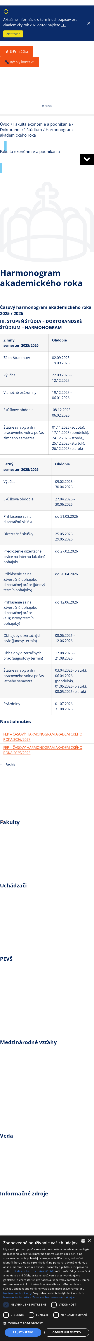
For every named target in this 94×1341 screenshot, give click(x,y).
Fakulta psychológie (27, 851)
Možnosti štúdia (22, 904)
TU (63, 25)
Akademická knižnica (28, 1184)
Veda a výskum (21, 1144)
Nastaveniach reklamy (17, 1293)
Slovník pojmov (21, 1212)
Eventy (11, 977)
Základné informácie (28, 894)
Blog (9, 1202)
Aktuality (14, 967)
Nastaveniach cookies (17, 1297)
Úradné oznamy (22, 987)
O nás (11, 1028)
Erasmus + (16, 1051)
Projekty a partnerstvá (29, 1081)
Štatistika (15, 1101)
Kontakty (14, 1121)
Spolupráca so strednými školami (42, 944)
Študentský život (23, 924)
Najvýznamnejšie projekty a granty (44, 1154)
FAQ (9, 1111)
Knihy (10, 1164)
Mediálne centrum (25, 1008)
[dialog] (47, 1288)
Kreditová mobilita (25, 1061)
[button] (47, 115)
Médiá (11, 997)
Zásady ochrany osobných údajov (54, 1297)
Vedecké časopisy (24, 1174)
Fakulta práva (20, 831)
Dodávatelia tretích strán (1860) (34, 1271)
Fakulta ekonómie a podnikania (40, 841)
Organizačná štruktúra (30, 1018)
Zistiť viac (13, 34)
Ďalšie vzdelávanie (25, 914)
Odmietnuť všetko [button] (66, 1332)
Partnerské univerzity (28, 1091)
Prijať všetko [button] (23, 1332)
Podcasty (14, 1222)
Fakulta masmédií (25, 861)
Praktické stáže (21, 1071)
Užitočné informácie (27, 934)
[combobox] (83, 1241)
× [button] (89, 1240)
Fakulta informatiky (26, 871)
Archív (10, 764)
